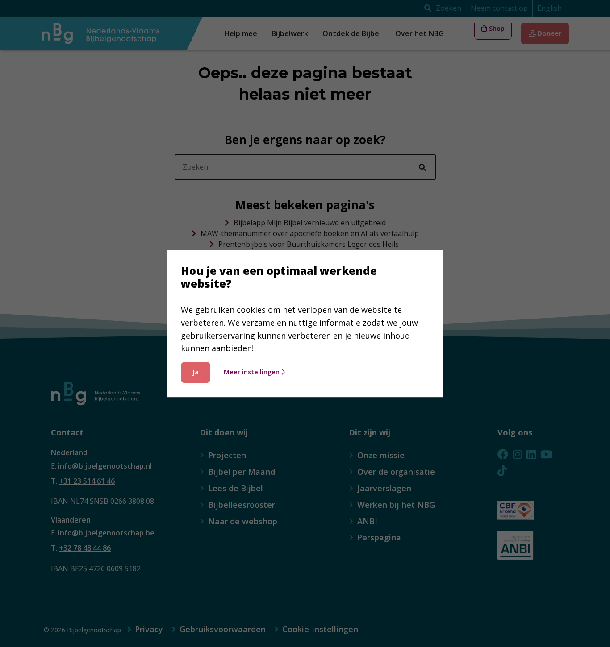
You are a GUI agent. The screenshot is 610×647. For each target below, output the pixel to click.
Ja (195, 372)
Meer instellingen (252, 372)
